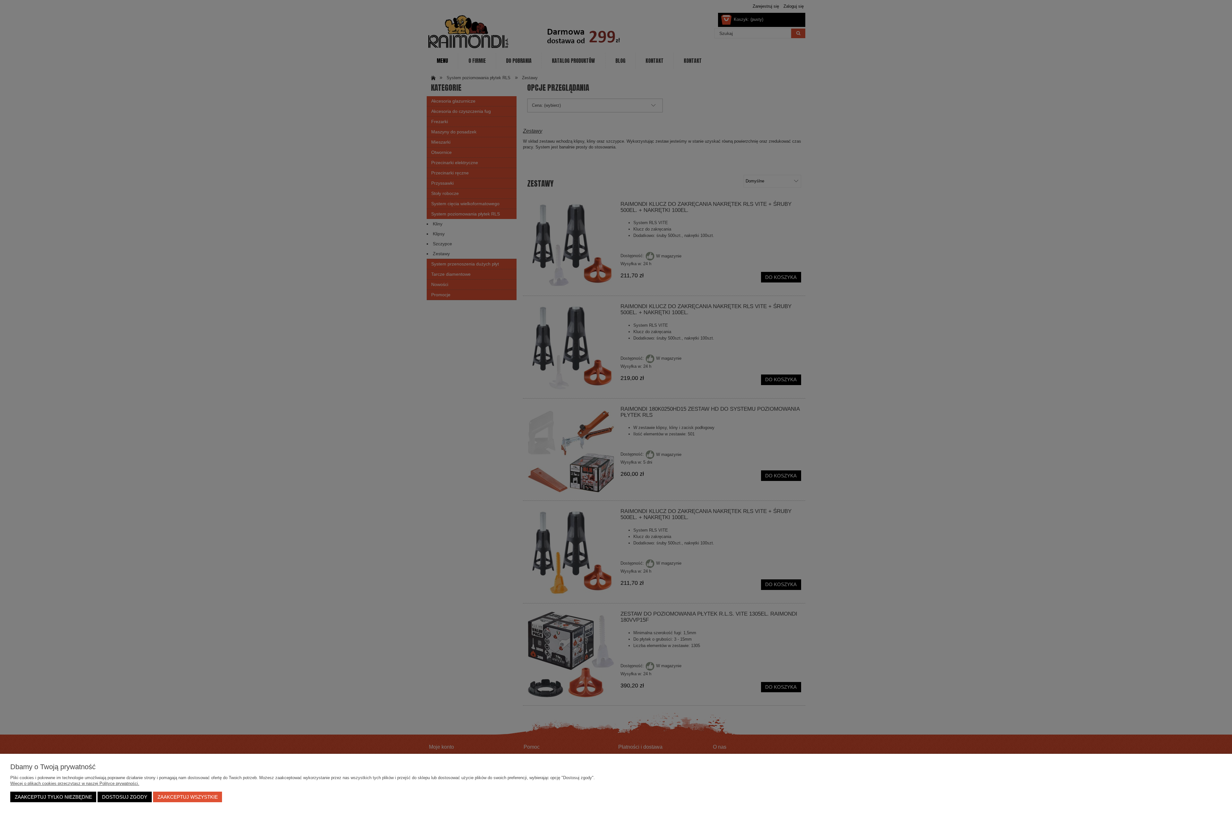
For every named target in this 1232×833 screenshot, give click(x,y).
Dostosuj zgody (124, 797)
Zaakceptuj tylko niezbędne (53, 797)
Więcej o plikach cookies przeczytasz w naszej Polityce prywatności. (74, 783)
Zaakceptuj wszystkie (188, 797)
